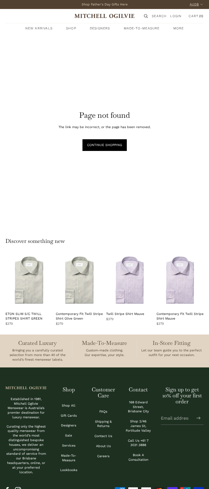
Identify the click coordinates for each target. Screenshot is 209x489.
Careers (103, 456)
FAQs (103, 411)
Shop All (68, 405)
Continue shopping (104, 145)
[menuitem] (179, 28)
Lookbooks (68, 470)
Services (68, 445)
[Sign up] (198, 418)
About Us (103, 446)
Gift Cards (69, 415)
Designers (68, 425)
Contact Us (103, 436)
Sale (68, 435)
